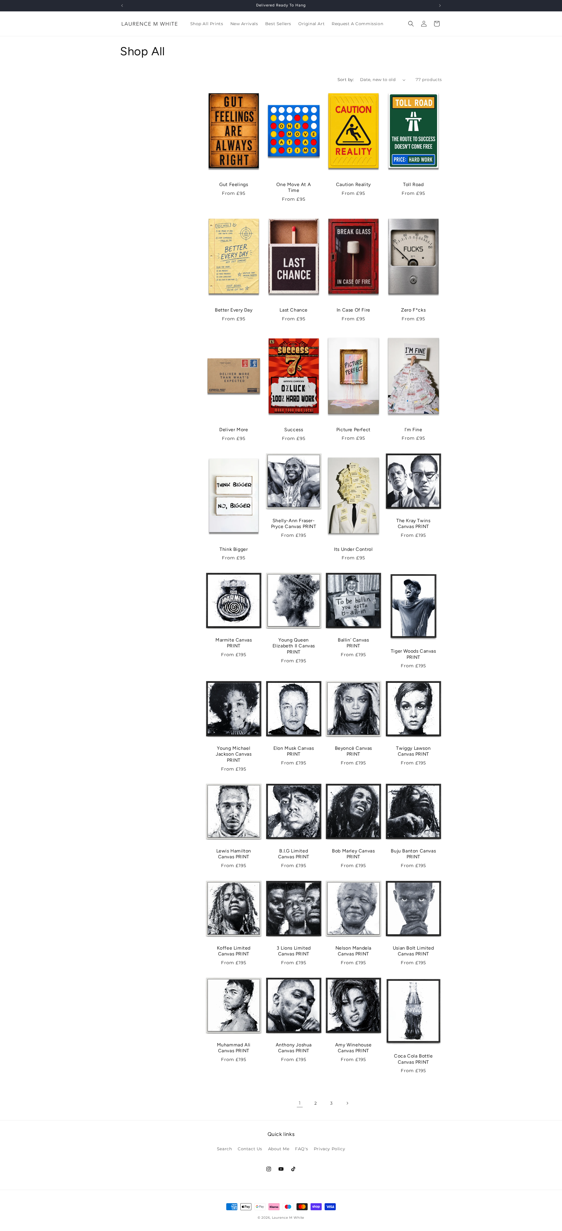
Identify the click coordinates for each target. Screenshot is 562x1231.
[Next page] (347, 1103)
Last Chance (294, 310)
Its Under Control (353, 549)
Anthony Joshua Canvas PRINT (293, 1047)
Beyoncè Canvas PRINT (353, 751)
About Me (278, 1148)
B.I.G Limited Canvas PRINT (293, 854)
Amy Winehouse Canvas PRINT (353, 1047)
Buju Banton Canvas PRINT (413, 854)
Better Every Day (234, 310)
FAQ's (301, 1148)
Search (224, 1148)
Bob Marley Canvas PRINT (353, 854)
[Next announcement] (440, 5)
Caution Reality (353, 184)
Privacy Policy (329, 1148)
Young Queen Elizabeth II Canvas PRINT (293, 646)
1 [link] (300, 1103)
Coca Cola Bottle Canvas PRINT (413, 1059)
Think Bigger (234, 549)
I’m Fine (413, 429)
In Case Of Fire (353, 310)
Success (293, 429)
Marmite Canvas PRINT (233, 643)
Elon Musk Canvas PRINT (293, 751)
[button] (411, 23)
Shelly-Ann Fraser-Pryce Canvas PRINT (293, 523)
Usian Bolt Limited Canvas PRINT (413, 951)
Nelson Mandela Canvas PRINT (353, 951)
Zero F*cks (413, 310)
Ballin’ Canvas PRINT (353, 643)
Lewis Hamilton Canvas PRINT (233, 854)
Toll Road (413, 184)
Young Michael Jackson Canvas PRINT (233, 754)
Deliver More (233, 429)
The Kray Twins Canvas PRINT (413, 523)
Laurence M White (288, 1217)
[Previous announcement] (122, 5)
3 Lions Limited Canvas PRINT (293, 951)
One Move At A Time (293, 187)
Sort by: (345, 79)
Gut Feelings (233, 184)
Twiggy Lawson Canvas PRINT (413, 751)
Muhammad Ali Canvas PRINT (234, 1047)
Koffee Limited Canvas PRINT (234, 951)
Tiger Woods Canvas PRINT (413, 654)
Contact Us (250, 1148)
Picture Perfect (353, 429)
